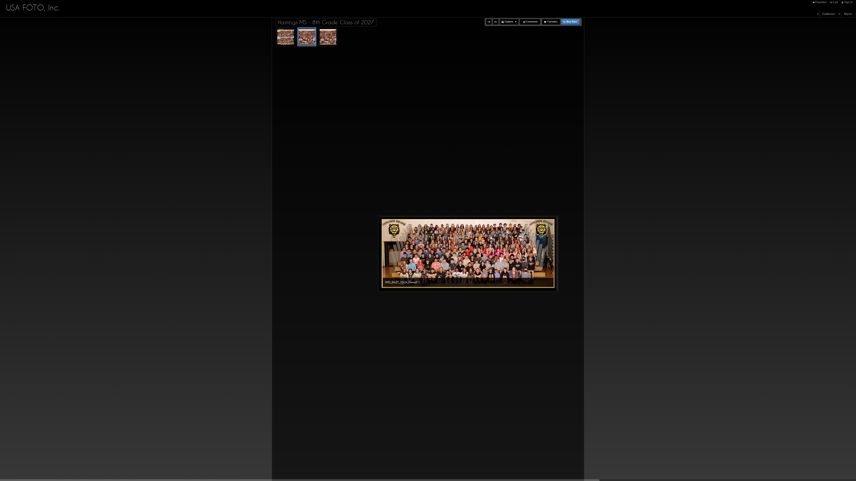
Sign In (848, 2)
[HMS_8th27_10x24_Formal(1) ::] (306, 37)
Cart (835, 2)
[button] (489, 22)
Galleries (828, 14)
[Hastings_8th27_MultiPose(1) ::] (285, 37)
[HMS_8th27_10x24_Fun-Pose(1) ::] (328, 37)
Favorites (821, 2)
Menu (848, 14)
